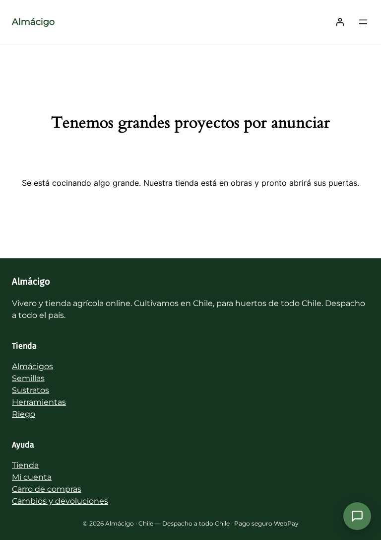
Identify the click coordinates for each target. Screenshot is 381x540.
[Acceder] (340, 22)
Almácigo (33, 21)
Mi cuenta (32, 477)
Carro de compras (46, 489)
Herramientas (39, 402)
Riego (23, 414)
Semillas (28, 378)
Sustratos (30, 390)
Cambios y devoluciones (60, 501)
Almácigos (32, 366)
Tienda (25, 465)
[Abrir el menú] (363, 22)
